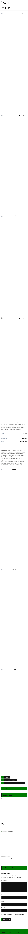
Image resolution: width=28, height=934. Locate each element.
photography (16, 783)
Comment (4, 880)
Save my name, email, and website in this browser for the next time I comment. (13, 915)
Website (3, 908)
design (10, 783)
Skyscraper (14, 780)
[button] (24, 3)
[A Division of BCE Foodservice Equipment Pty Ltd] (6, 5)
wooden (22, 783)
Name (3, 894)
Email (3, 901)
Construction (7, 780)
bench (6, 783)
